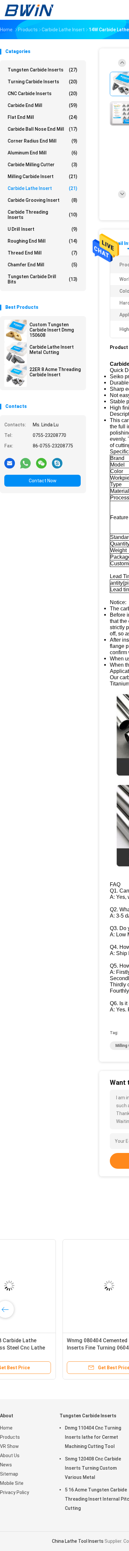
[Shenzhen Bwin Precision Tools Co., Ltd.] (29, 10)
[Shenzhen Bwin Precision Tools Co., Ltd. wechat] (41, 463)
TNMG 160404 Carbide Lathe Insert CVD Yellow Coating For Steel (46, 1347)
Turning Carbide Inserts (42, 81)
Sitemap (9, 1474)
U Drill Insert (42, 229)
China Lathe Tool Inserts (78, 1541)
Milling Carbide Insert (42, 176)
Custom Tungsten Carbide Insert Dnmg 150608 (51, 330)
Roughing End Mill (42, 241)
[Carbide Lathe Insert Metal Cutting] (15, 353)
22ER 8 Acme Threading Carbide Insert (55, 372)
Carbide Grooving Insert (42, 200)
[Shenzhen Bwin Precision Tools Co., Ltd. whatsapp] (25, 463)
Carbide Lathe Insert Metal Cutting (51, 349)
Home (6, 1428)
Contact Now (43, 480)
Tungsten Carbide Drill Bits (42, 279)
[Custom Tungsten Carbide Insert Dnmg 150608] (15, 331)
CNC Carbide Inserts (42, 93)
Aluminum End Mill (42, 152)
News (6, 1464)
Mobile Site (11, 1483)
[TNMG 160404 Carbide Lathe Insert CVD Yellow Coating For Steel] (51, 1286)
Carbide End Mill (42, 105)
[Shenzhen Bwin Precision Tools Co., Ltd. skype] (57, 463)
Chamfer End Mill (42, 264)
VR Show (9, 1446)
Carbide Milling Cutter (42, 164)
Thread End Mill (42, 252)
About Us (10, 1455)
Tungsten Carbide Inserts (42, 69)
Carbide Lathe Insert (42, 188)
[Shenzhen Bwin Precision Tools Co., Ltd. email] (9, 463)
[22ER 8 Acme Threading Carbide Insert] (15, 375)
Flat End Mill (42, 117)
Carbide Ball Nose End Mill (42, 129)
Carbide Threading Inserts (42, 214)
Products (10, 1437)
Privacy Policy (14, 1492)
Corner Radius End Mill (42, 141)
